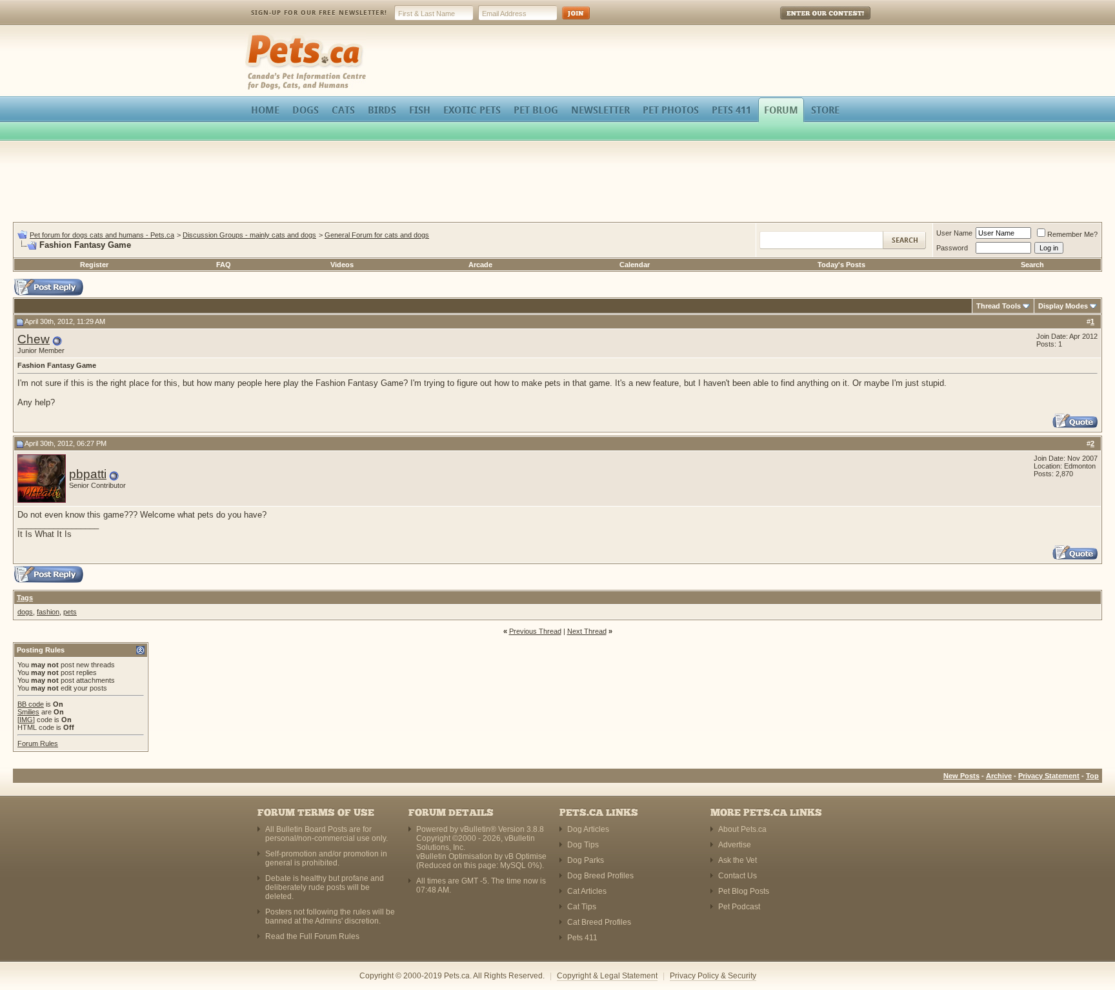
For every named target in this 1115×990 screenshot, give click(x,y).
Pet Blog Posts (743, 891)
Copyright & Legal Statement (607, 975)
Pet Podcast (739, 906)
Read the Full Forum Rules (312, 936)
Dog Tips (583, 844)
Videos (342, 264)
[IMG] (26, 719)
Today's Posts (841, 264)
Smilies (28, 712)
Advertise (734, 844)
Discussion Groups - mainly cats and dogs (249, 235)
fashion (48, 612)
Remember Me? (1072, 234)
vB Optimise (526, 856)
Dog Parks (585, 860)
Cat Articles (587, 891)
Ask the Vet (737, 860)
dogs (25, 612)
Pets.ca (259, 36)
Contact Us (737, 875)
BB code (30, 704)
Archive (999, 776)
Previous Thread (535, 631)
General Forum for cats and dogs (377, 235)
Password (952, 248)
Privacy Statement (1049, 776)
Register (94, 264)
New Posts (961, 776)
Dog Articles (588, 829)
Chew (33, 339)
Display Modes (1063, 306)
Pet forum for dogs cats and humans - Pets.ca (102, 235)
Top (1092, 776)
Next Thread (587, 631)
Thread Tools (998, 306)
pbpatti (87, 474)
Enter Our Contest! (808, 22)
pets (70, 612)
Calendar (634, 264)
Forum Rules (37, 743)
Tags (25, 597)
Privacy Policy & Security (713, 975)
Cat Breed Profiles (599, 922)
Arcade (480, 264)
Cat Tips (581, 906)
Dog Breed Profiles (600, 875)
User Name (954, 233)
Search (1032, 264)
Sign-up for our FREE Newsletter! (319, 12)
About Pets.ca (742, 829)
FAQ (223, 264)
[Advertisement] (557, 183)
